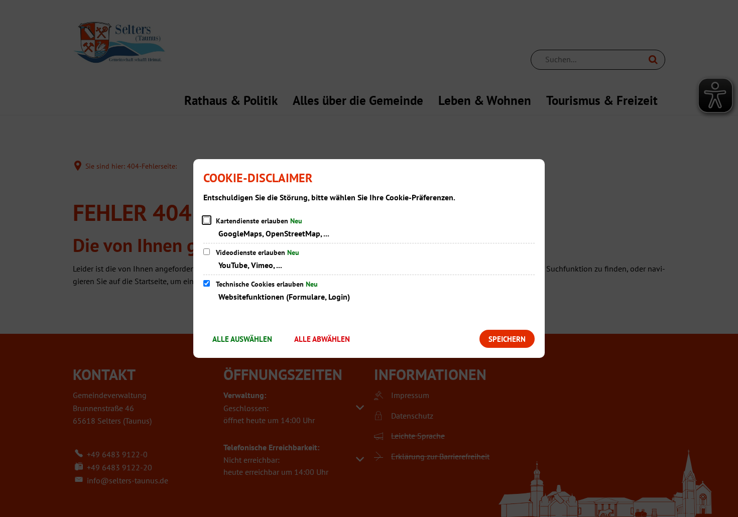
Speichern (507, 339)
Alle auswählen (242, 339)
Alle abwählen (322, 339)
